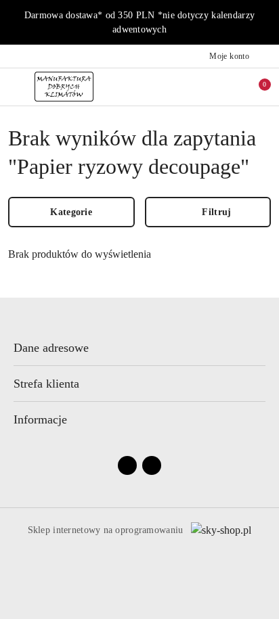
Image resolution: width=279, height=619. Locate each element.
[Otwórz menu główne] (16, 86)
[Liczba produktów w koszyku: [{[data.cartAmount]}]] (255, 86)
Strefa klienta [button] (46, 383)
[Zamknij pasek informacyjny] (265, 22)
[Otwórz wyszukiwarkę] (198, 86)
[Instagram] (151, 465)
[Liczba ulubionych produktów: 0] (226, 86)
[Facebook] (127, 465)
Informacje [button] (40, 419)
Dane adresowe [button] (51, 347)
